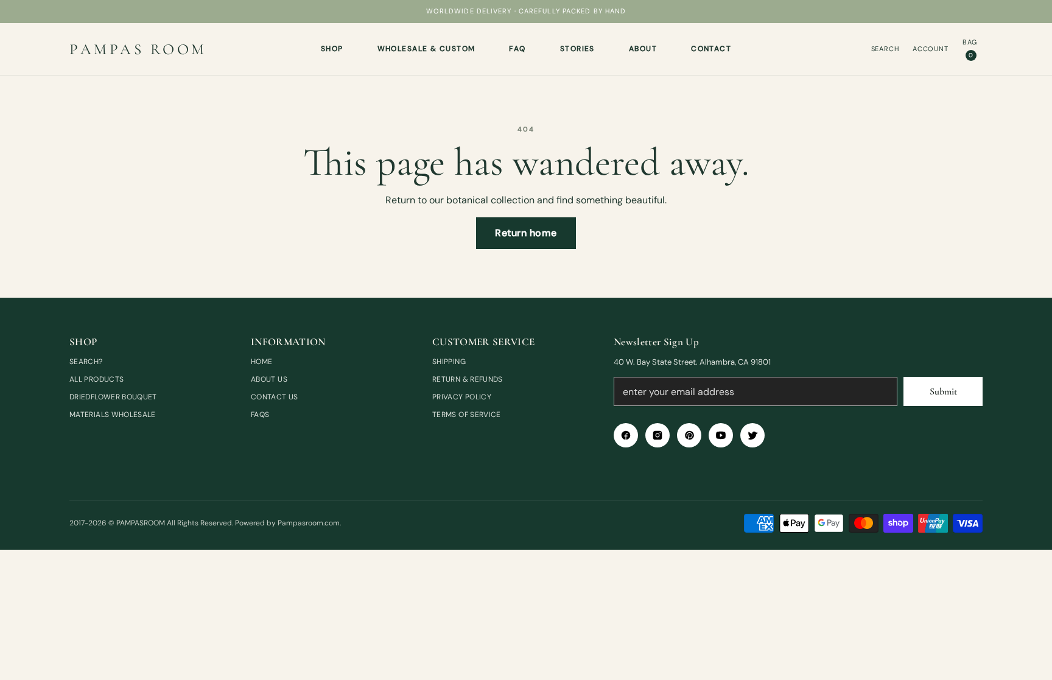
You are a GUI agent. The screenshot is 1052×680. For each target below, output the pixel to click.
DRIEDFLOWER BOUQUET (113, 397)
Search (885, 48)
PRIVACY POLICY (461, 397)
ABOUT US (269, 379)
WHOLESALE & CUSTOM (426, 49)
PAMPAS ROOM (138, 49)
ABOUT (643, 49)
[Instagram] (657, 435)
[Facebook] (626, 435)
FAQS (260, 414)
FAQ (517, 49)
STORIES (577, 49)
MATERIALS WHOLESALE (112, 414)
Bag (970, 48)
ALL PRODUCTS (96, 379)
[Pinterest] (689, 435)
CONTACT (711, 49)
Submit (943, 391)
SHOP (332, 49)
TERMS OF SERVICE (466, 414)
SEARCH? (86, 361)
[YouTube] (721, 435)
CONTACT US (274, 397)
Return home (525, 232)
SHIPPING (449, 361)
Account (931, 48)
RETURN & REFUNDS (467, 379)
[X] (752, 435)
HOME (261, 361)
